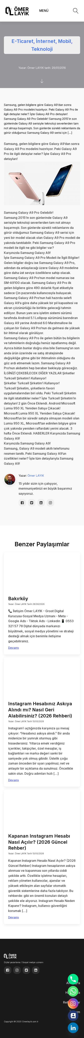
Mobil (64, 41)
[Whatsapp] (73, 991)
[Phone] (73, 979)
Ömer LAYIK (36, 475)
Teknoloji (42, 49)
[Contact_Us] (73, 1015)
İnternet (45, 41)
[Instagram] (73, 1003)
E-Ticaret (22, 41)
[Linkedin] (73, 1028)
